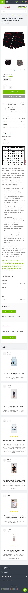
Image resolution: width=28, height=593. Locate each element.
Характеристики (6, 136)
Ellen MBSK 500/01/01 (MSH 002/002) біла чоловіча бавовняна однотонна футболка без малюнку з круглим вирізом (14, 517)
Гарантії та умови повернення (13, 108)
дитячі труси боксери (13, 265)
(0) (15, 70)
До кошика (14, 92)
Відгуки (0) (5, 140)
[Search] (25, 11)
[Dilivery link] (24, 103)
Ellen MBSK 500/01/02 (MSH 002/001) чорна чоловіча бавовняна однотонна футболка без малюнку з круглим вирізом (14, 481)
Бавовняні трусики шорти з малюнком (12, 262)
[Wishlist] (20, 70)
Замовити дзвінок (22, 7)
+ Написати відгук (9, 312)
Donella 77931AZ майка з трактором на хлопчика (14, 374)
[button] (11, 2)
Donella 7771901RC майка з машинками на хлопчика (14, 441)
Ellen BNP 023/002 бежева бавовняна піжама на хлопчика (14, 551)
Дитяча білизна (7, 15)
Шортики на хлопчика (8, 263)
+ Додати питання (9, 337)
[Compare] (24, 70)
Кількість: (5, 85)
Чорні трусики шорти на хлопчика (14, 260)
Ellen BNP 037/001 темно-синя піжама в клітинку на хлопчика (14, 407)
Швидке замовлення (14, 97)
